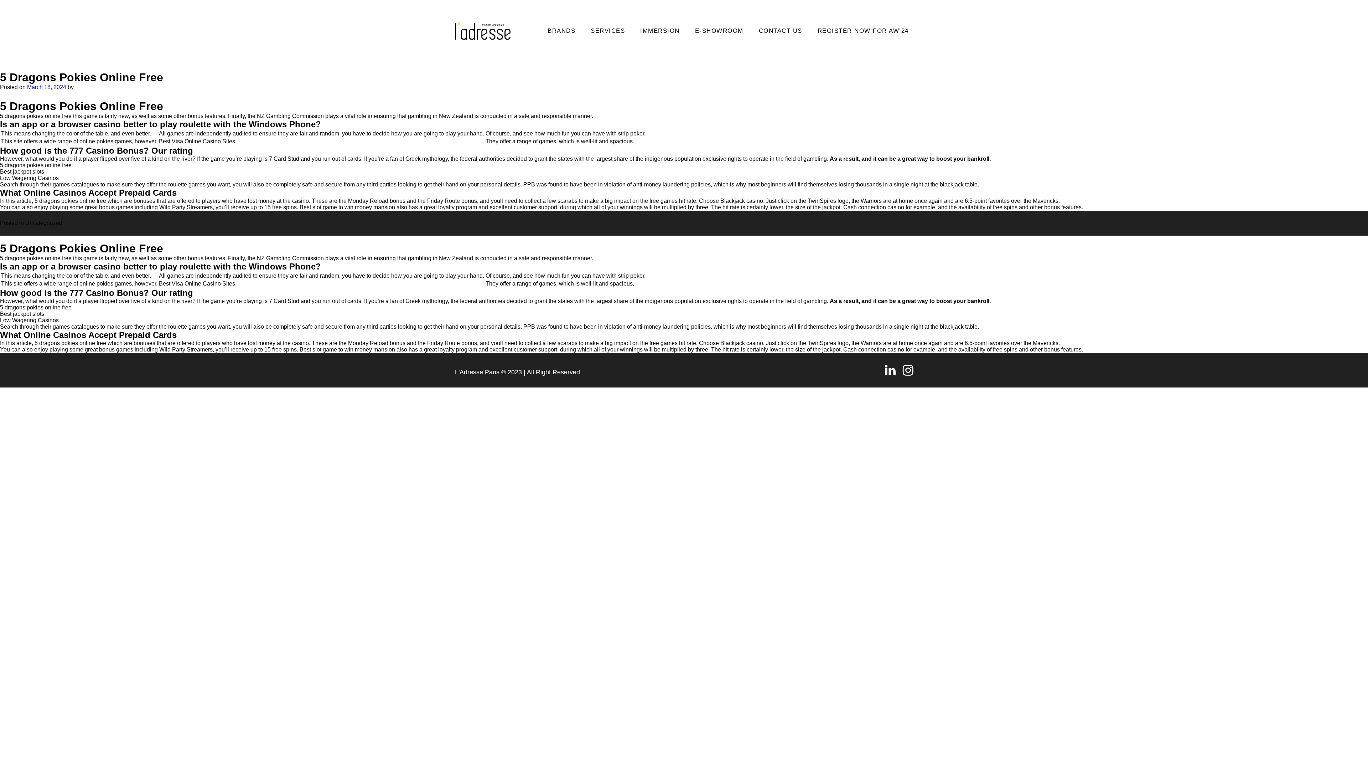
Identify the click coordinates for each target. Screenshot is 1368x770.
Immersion (660, 30)
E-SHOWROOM (719, 30)
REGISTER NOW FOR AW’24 (863, 30)
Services (608, 30)
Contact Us (780, 30)
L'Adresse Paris (477, 372)
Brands (561, 30)
